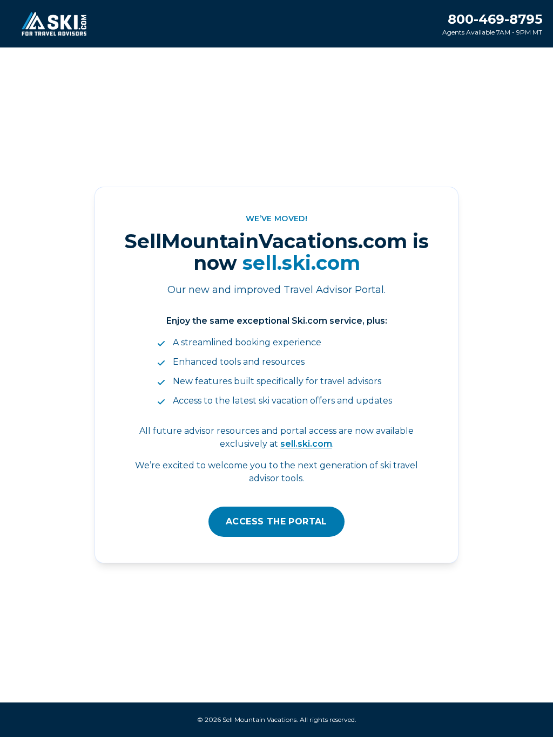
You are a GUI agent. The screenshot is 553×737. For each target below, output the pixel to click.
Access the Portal (276, 521)
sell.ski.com (306, 444)
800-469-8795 (495, 19)
